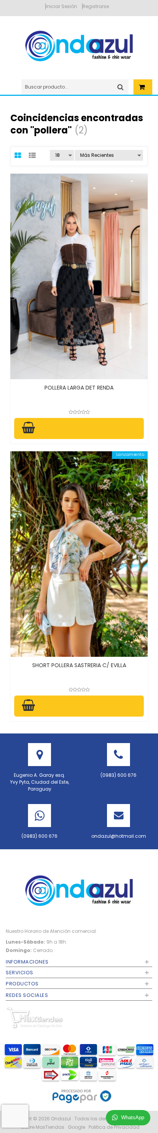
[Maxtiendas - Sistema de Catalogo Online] (34, 1017)
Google (76, 1127)
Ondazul (61, 1118)
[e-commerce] (79, 45)
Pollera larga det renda (79, 387)
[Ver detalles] (79, 276)
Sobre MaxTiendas (42, 1127)
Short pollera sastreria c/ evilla (79, 665)
